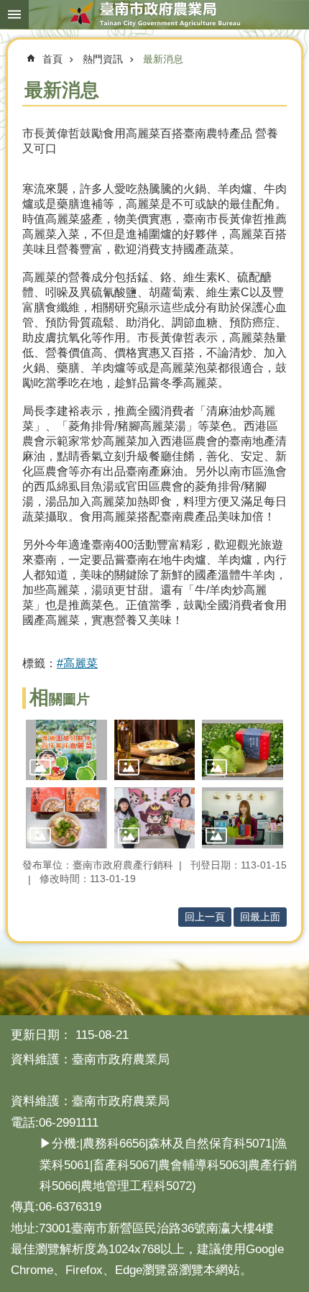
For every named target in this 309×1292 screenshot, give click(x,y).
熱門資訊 (103, 59)
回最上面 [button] (260, 916)
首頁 (52, 59)
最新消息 (163, 59)
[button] (66, 750)
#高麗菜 (77, 663)
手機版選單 (14, 14)
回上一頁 (205, 916)
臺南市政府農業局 (154, 14)
